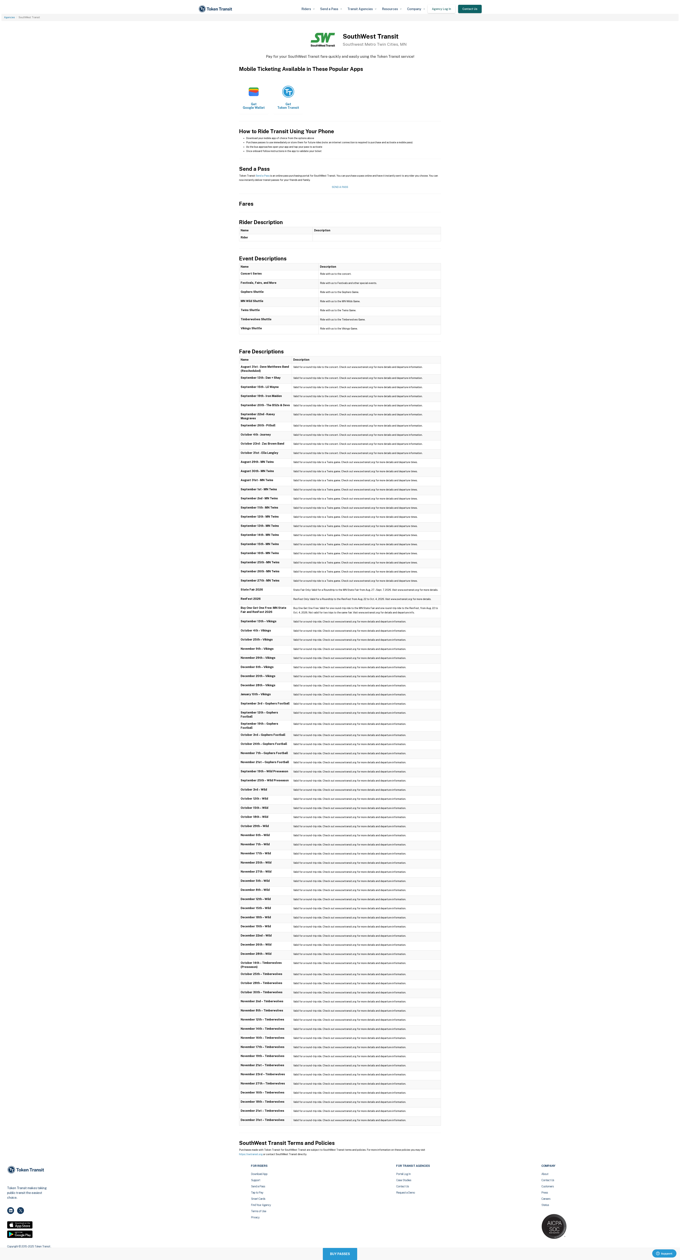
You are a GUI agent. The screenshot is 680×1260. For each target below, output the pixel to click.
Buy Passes (340, 1254)
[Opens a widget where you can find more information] (664, 1253)
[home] (216, 9)
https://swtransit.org (251, 1154)
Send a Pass (263, 175)
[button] (308, 9)
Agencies (9, 17)
